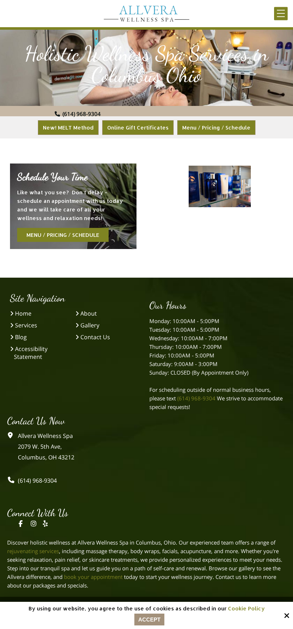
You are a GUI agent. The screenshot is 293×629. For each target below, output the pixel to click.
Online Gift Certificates (138, 127)
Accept (149, 619)
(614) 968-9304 (82, 113)
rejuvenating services (33, 551)
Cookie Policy (246, 608)
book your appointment (93, 576)
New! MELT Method (68, 127)
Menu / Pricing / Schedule (216, 127)
